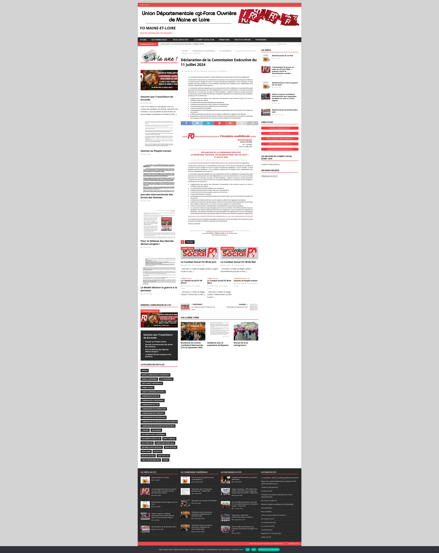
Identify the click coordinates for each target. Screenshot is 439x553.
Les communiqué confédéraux (194, 472)
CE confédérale (202, 71)
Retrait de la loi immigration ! (241, 344)
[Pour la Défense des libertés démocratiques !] (159, 224)
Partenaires (261, 40)
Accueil (143, 40)
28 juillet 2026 (147, 103)
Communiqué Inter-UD (150, 396)
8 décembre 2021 (279, 115)
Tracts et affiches (242, 40)
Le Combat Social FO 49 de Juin (198, 261)
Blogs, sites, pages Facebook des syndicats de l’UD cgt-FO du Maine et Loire (278, 482)
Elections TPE (147, 443)
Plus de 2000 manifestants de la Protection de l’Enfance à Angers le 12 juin (245, 529)
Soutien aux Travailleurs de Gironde (157, 98)
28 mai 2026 (226, 265)
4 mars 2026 (240, 283)
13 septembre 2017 (239, 519)
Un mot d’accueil (266, 530)
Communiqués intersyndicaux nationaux (158, 426)
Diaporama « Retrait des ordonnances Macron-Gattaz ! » (243, 516)
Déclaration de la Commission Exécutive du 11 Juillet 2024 (202, 490)
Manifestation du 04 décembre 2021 (285, 111)
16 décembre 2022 (199, 518)
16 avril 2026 (187, 286)
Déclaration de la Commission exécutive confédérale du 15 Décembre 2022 (202, 514)
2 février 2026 (147, 294)
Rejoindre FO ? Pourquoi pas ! (271, 533)
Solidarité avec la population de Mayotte (218, 344)
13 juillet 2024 (188, 71)
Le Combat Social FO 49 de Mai (238, 261)
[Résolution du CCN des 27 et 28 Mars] (185, 503)
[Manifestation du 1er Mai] (265, 58)
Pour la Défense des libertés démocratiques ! (157, 242)
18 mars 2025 (278, 76)
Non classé (146, 451)
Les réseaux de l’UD (268, 526)
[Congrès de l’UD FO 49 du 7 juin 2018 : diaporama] (225, 480)
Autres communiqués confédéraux (155, 375)
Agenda (145, 371)
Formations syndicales (165, 443)
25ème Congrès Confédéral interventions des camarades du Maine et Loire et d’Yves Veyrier (284, 97)
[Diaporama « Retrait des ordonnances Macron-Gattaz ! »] (225, 517)
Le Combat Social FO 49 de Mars (219, 281)
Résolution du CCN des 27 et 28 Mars (204, 501)
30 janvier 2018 (237, 495)
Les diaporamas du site (231, 472)
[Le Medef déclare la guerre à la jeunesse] (159, 271)
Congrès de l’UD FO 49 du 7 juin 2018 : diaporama (244, 478)
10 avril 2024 (197, 503)
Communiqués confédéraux (203, 51)
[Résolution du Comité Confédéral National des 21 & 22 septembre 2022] (193, 331)
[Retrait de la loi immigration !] (246, 331)
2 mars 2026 (146, 247)
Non (253, 549)
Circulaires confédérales (152, 383)
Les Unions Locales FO (269, 501)
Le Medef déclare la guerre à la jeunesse (159, 289)
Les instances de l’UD (268, 522)
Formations (224, 40)
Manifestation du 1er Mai (282, 55)
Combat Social (199, 265)
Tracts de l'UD (163, 456)
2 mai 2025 (277, 58)
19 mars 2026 (213, 286)
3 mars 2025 (277, 87)
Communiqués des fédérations (154, 409)
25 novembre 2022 (199, 532)
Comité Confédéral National (153, 392)
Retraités (157, 451)
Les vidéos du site (148, 472)
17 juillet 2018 (237, 482)
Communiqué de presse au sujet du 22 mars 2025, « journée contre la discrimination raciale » (283, 70)
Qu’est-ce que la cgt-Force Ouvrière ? (273, 515)
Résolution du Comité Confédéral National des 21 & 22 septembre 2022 (192, 345)
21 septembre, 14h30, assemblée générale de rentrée (279, 478)
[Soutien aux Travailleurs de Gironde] (159, 80)
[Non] (436, 549)
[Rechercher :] (287, 44)
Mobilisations (170, 447)
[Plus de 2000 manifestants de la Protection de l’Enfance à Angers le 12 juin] (225, 529)
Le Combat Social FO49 (204, 40)
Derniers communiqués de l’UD (156, 305)
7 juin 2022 (277, 103)
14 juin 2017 (236, 533)
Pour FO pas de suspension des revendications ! (203, 478)
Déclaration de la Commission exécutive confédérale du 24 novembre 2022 (202, 527)
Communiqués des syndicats (153, 413)
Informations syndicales (152, 447)
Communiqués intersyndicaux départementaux (160, 422)
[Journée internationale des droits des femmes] (159, 178)
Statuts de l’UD (266, 537)
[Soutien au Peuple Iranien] (159, 134)
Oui (247, 549)
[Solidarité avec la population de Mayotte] (219, 331)
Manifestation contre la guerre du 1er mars (285, 84)
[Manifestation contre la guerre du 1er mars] (265, 85)
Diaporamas (156, 430)
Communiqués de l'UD (150, 405)
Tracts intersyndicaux (151, 460)
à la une (190, 242)
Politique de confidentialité (269, 549)
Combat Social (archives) (270, 164)
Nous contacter (266, 512)
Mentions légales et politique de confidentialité (277, 504)
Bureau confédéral (149, 379)
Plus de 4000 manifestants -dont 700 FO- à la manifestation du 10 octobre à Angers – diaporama (245, 504)
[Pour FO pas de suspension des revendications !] (185, 480)
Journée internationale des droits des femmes (157, 196)
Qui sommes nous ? (268, 519)
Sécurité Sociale (148, 456)
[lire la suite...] (189, 271)
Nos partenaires (266, 508)
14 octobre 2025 (198, 482)
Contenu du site (266, 491)
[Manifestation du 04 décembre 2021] (265, 112)
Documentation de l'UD (151, 439)
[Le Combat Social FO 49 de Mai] (239, 253)
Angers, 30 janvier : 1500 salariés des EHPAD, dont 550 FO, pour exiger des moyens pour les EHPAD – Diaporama (245, 491)
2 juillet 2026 (187, 265)
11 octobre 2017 (238, 508)
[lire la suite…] (171, 114)
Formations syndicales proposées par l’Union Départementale (276, 496)
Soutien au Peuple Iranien (245, 280)
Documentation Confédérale (153, 434)
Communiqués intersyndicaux (153, 417)
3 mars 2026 (146, 201)
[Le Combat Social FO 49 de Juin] (200, 253)
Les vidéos (266, 50)
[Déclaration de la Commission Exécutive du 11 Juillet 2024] (185, 491)
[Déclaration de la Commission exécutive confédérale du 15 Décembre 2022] (185, 514)
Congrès (145, 430)
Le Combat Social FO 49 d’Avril (191, 281)
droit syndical (169, 439)
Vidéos (165, 460)
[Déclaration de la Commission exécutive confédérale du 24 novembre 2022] (185, 527)
